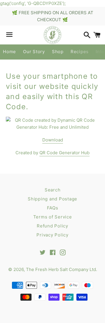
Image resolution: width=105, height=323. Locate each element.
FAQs (52, 208)
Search (53, 190)
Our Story (34, 51)
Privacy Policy (52, 235)
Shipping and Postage (52, 199)
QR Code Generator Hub (64, 152)
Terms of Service (52, 217)
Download (52, 140)
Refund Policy (52, 226)
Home (9, 51)
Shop (58, 51)
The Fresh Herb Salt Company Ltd (61, 269)
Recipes (80, 51)
